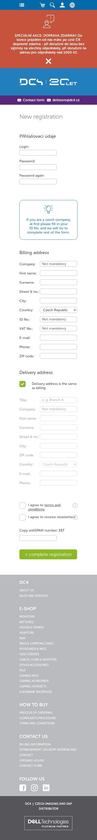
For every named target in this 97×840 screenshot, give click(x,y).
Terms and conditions (37, 723)
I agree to (44, 507)
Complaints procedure (37, 718)
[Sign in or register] (62, 5)
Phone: (24, 347)
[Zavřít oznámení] (48, 61)
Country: (26, 310)
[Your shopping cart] (42, 5)
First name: (28, 273)
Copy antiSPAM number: (41, 530)
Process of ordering (36, 712)
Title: (23, 400)
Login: (24, 147)
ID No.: (24, 319)
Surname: (26, 282)
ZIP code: (26, 356)
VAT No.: (26, 329)
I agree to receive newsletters (51, 517)
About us (26, 590)
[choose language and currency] (71, 5)
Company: (27, 264)
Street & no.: (29, 292)
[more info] (74, 506)
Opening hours (31, 760)
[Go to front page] (48, 82)
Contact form (34, 100)
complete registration (50, 554)
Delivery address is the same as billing (54, 386)
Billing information (35, 744)
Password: (27, 161)
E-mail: (24, 338)
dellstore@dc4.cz (66, 100)
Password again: (31, 175)
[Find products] (52, 5)
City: (22, 301)
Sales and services (33, 596)
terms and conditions (44, 507)
